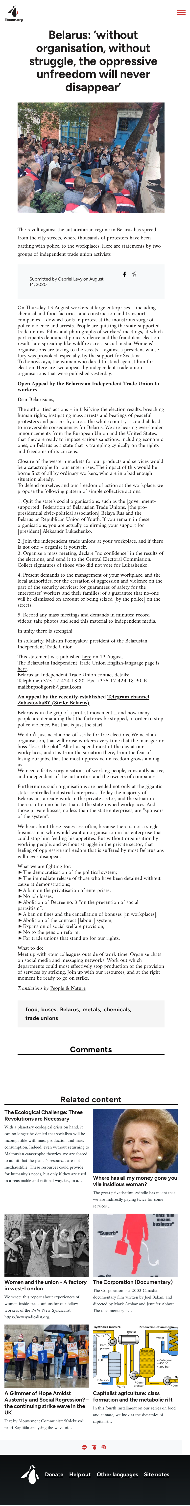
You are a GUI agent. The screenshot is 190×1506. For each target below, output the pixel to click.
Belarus (69, 1009)
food (31, 1009)
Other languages (117, 1474)
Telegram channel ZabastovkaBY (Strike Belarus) (83, 700)
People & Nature (68, 988)
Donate (54, 1474)
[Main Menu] (179, 12)
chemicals (117, 1009)
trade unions (41, 1018)
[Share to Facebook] (124, 274)
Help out (80, 1474)
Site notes (156, 1474)
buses (48, 1009)
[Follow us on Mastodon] (104, 1447)
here (86, 657)
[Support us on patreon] (94, 1447)
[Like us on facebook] (84, 1447)
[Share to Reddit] (134, 274)
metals (91, 1009)
